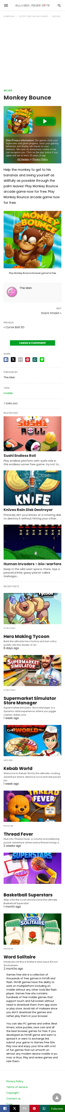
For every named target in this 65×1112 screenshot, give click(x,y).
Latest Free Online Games (33, 16)
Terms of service (17, 1087)
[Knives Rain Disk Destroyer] (32, 487)
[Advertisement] (32, 55)
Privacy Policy (14, 1081)
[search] (59, 5)
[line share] (42, 359)
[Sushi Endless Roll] (32, 433)
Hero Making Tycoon (26, 636)
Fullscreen (57, 1108)
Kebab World (18, 768)
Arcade (56, 16)
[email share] (20, 359)
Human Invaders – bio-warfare (32, 563)
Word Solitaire (20, 957)
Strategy (10, 628)
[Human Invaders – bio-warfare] (32, 542)
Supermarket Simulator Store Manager (30, 700)
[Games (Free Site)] (32, 5)
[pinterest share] (27, 359)
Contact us (13, 1098)
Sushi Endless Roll (20, 455)
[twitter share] (13, 359)
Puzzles (9, 825)
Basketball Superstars (28, 895)
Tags (9, 1104)
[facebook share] (6, 359)
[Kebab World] (32, 740)
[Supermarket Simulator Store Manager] (32, 670)
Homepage (9, 16)
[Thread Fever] (32, 806)
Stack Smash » (51, 313)
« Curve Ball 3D (14, 327)
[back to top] (56, 1097)
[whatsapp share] (34, 359)
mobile (8, 393)
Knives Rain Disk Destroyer (28, 509)
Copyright (12, 1093)
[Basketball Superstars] (32, 868)
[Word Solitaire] (32, 929)
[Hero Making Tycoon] (32, 608)
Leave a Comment (32, 343)
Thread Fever (18, 834)
